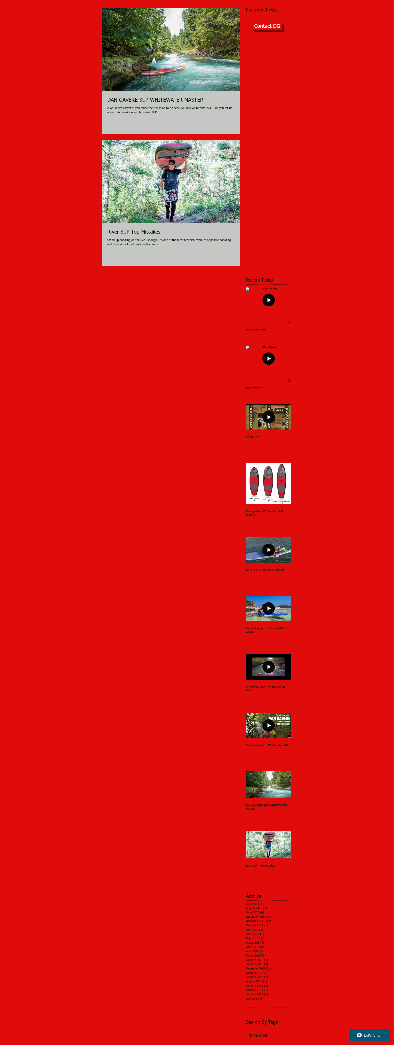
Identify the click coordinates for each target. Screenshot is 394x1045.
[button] (267, 26)
